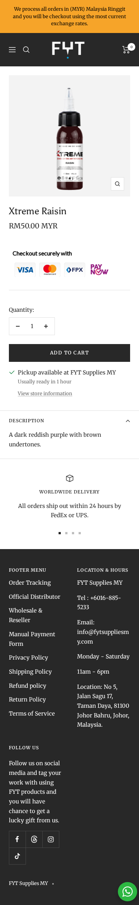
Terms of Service (32, 713)
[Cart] (126, 49)
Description (26, 420)
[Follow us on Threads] (34, 839)
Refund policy (27, 685)
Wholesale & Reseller (25, 615)
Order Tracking (30, 582)
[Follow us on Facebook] (17, 839)
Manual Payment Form (32, 639)
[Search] (26, 49)
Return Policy (27, 699)
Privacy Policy (28, 657)
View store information (45, 393)
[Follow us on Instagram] (50, 839)
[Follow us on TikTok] (17, 856)
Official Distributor (34, 596)
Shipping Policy (30, 671)
